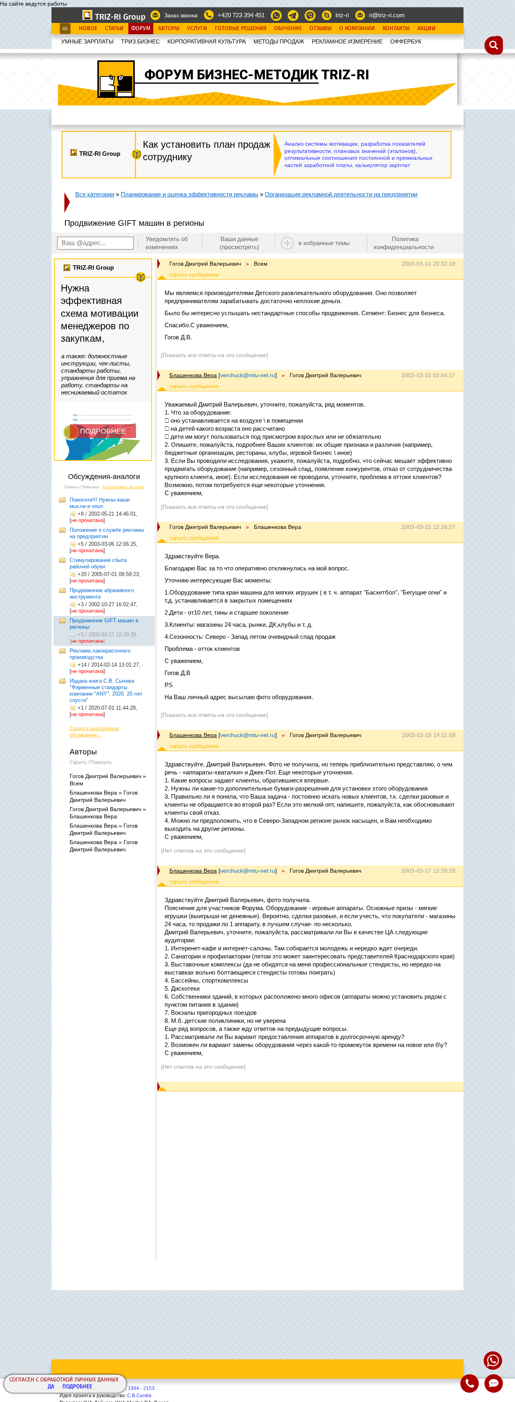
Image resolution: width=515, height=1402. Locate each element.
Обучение (288, 28)
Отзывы (320, 28)
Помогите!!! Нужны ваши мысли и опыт (100, 503)
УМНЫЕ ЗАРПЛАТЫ (87, 41)
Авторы (168, 28)
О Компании (357, 28)
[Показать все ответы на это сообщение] (214, 355)
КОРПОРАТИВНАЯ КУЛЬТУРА (206, 41)
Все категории (94, 194)
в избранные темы (324, 243)
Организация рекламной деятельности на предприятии (341, 194)
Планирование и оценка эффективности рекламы (189, 194)
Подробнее (77, 1387)
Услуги (197, 28)
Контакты (396, 28)
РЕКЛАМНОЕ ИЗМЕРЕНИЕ (347, 41)
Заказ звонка (181, 15)
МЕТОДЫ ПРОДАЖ (278, 41)
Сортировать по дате (123, 487)
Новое (88, 28)
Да (51, 1387)
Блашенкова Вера (193, 375)
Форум (140, 28)
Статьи (114, 28)
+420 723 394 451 (241, 15)
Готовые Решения (240, 28)
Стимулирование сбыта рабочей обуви (98, 563)
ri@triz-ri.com (387, 15)
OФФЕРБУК (405, 41)
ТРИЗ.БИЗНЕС (140, 41)
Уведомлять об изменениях (167, 242)
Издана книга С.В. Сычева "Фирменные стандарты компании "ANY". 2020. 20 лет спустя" (106, 690)
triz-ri (342, 15)
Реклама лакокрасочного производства (100, 654)
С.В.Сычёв (139, 1395)
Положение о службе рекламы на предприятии (107, 533)
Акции (426, 28)
